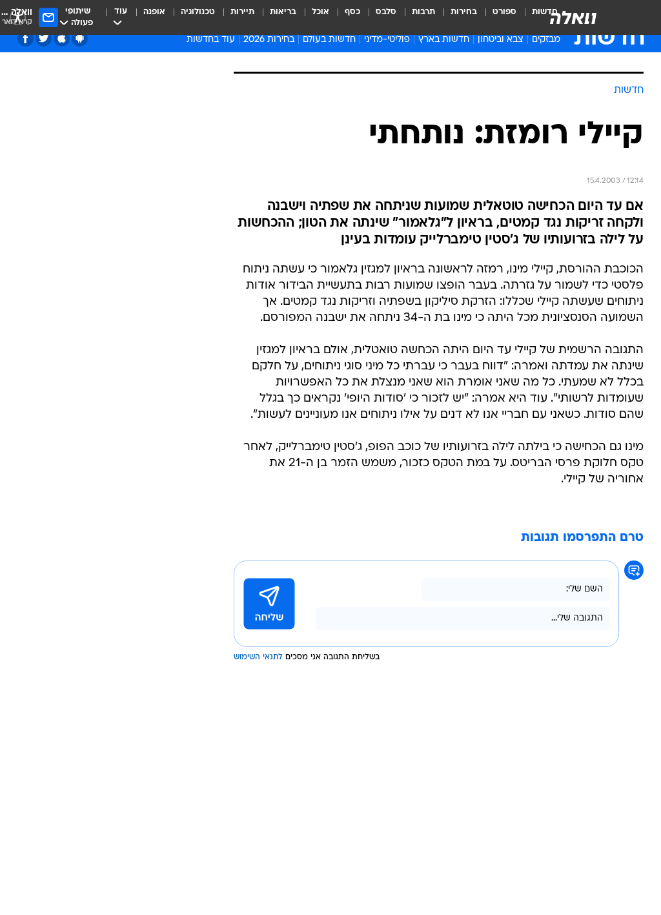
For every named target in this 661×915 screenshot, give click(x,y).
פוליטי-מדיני (387, 40)
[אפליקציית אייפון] (62, 38)
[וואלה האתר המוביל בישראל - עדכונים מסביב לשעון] (573, 17)
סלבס (386, 12)
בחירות (464, 12)
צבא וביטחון (501, 40)
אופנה (154, 12)
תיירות (242, 12)
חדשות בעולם (329, 40)
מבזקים (546, 40)
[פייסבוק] (25, 38)
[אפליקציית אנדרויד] (80, 38)
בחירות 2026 (268, 40)
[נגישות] (18, 17)
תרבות (423, 12)
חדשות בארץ (443, 40)
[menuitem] (496, 17)
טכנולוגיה (198, 12)
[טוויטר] (44, 38)
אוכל (320, 12)
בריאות (283, 12)
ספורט (504, 12)
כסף (352, 12)
